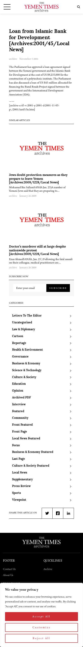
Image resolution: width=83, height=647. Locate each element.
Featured (18, 411)
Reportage (19, 343)
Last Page (18, 459)
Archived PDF (21, 397)
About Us (8, 575)
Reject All (41, 638)
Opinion (17, 390)
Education (19, 384)
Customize (41, 627)
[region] (41, 615)
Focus (16, 445)
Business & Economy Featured (32, 452)
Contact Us (9, 569)
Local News (19, 472)
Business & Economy (26, 363)
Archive (48, 569)
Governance (20, 356)
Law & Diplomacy (23, 329)
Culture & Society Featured (30, 465)
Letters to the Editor (27, 315)
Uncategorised (22, 322)
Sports (16, 493)
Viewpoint (19, 500)
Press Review (21, 486)
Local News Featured (26, 438)
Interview (19, 404)
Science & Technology (27, 370)
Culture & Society (24, 377)
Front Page (19, 431)
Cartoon (17, 336)
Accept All (41, 616)
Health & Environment (27, 349)
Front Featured (22, 424)
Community (20, 418)
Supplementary (22, 479)
